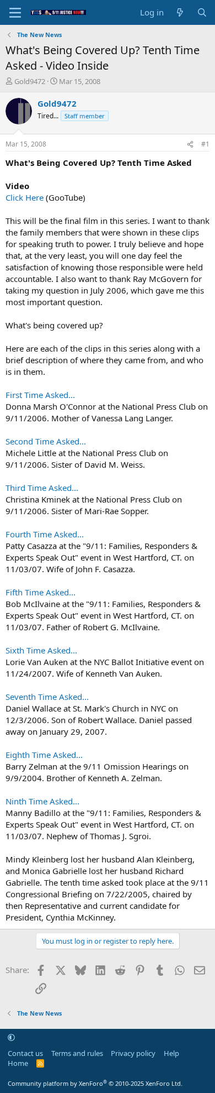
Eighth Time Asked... (44, 754)
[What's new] (180, 12)
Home (18, 1063)
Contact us (25, 1053)
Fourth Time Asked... (45, 534)
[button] (11, 1037)
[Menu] (15, 13)
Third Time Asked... (42, 487)
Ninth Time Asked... (42, 801)
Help (171, 1053)
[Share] (190, 144)
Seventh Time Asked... (47, 696)
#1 (205, 144)
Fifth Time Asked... (41, 592)
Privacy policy (133, 1053)
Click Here (25, 197)
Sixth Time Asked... (41, 650)
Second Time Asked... (46, 441)
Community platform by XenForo (95, 1083)
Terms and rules (77, 1053)
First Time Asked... (40, 394)
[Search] (202, 12)
